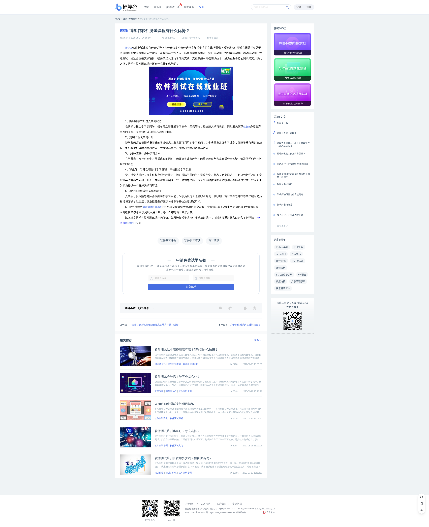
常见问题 (159, 391)
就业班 (158, 7)
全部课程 (189, 7)
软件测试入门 (176, 445)
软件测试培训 (174, 364)
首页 (147, 7)
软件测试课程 (176, 418)
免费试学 (191, 286)
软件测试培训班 (190, 364)
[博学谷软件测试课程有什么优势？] (191, 91)
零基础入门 (171, 391)
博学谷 (128, 47)
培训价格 (159, 472)
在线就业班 (131, 223)
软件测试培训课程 (152, 207)
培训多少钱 (160, 364)
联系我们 (221, 504)
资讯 (201, 7)
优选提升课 (172, 7)
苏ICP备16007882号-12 (265, 509)
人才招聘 (205, 504)
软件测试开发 (161, 418)
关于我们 (190, 504)
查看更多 (281, 225)
